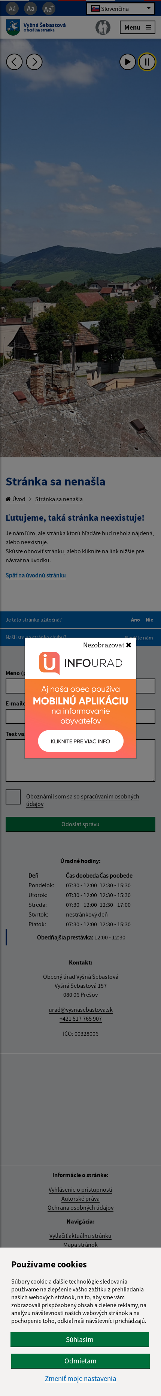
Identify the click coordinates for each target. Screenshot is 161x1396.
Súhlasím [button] (80, 1339)
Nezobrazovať (104, 644)
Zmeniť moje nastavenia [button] (80, 1378)
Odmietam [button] (80, 1360)
